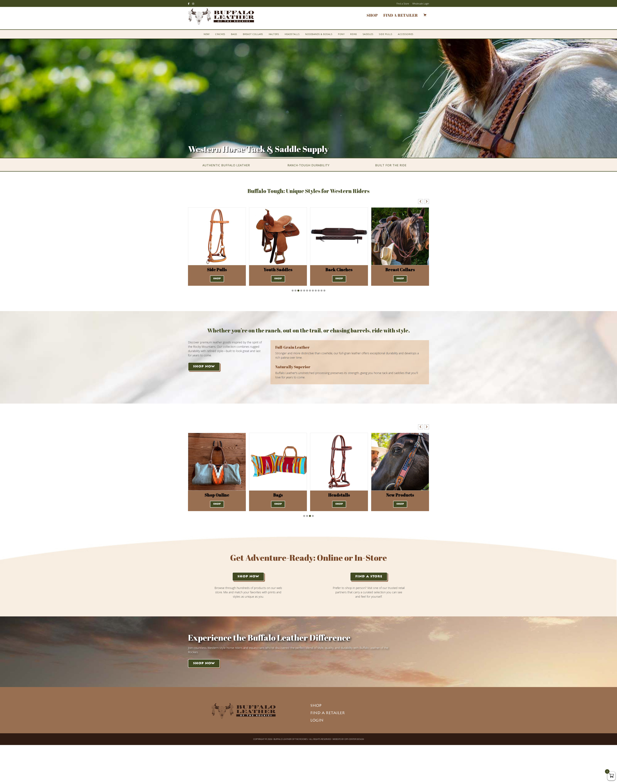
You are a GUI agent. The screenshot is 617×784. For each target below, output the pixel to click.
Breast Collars (253, 34)
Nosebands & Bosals (318, 34)
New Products (339, 494)
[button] (420, 201)
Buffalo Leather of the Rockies (221, 17)
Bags (234, 34)
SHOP (217, 279)
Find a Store (403, 3)
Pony (341, 34)
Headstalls (292, 34)
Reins (353, 34)
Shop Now (204, 366)
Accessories (405, 34)
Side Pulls (385, 34)
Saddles (368, 34)
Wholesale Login (420, 3)
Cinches (220, 34)
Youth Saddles (217, 269)
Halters (274, 34)
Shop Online (400, 494)
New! (207, 34)
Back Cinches (277, 269)
